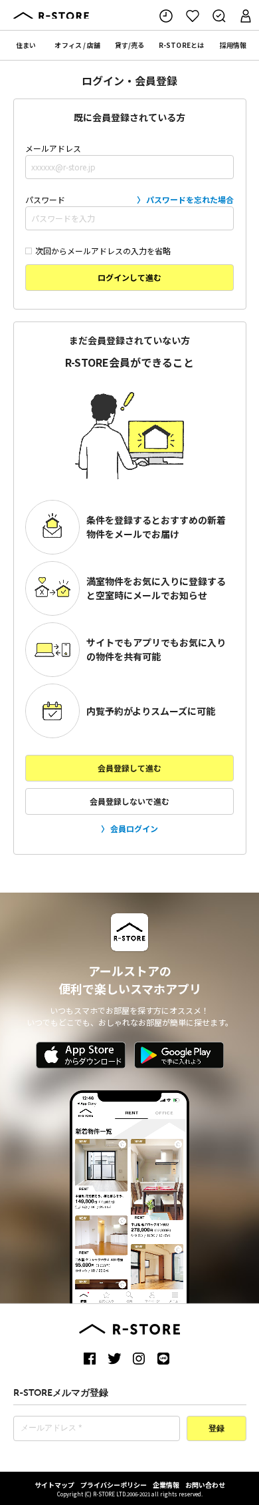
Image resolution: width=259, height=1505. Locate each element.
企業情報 (166, 1485)
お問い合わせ (205, 1485)
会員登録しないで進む (129, 801)
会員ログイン (134, 828)
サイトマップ (54, 1485)
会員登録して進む (129, 767)
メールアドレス (53, 148)
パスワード (129, 199)
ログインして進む (129, 277)
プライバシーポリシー (113, 1485)
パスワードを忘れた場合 (190, 199)
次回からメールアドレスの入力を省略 (103, 250)
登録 (216, 1429)
